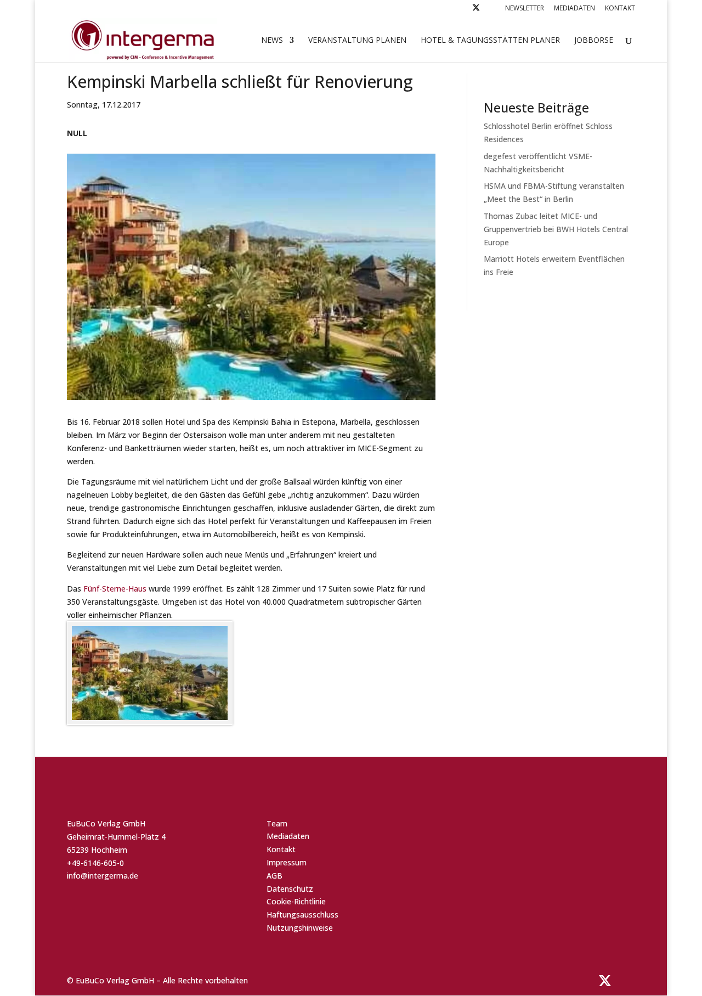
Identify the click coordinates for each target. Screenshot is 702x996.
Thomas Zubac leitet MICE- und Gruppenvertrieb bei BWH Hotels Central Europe (556, 229)
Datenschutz (290, 889)
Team (277, 823)
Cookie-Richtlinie (296, 901)
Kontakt (620, 9)
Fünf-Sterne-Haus (114, 588)
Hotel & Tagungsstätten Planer (490, 40)
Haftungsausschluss (302, 914)
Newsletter (524, 9)
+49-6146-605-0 (95, 863)
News (272, 40)
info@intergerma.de (102, 875)
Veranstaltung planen (357, 40)
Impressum (287, 862)
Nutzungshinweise (300, 927)
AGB (274, 875)
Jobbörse (593, 40)
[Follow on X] (476, 11)
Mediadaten (574, 9)
